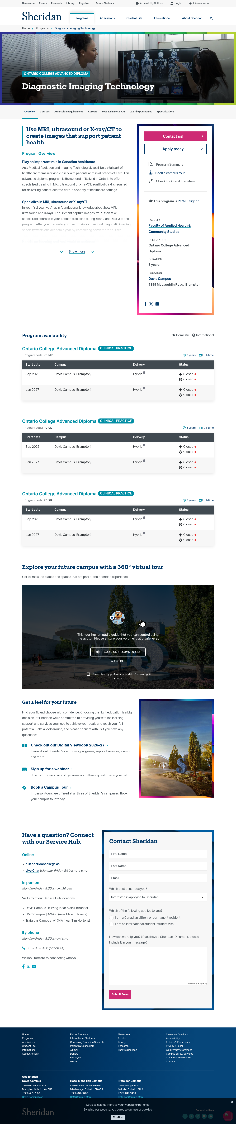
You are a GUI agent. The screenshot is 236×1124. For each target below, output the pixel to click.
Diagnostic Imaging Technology (75, 28)
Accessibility (173, 1038)
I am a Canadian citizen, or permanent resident (147, 917)
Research (56, 3)
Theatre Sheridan (127, 1050)
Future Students (105, 3)
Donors (74, 1054)
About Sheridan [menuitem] (192, 18)
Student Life (29, 1046)
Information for (201, 3)
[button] (77, 251)
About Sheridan (30, 1054)
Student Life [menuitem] (134, 18)
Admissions (28, 1042)
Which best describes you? (128, 888)
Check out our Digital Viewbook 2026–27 (68, 745)
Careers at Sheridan (177, 1034)
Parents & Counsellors (82, 1046)
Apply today (173, 148)
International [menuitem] (162, 18)
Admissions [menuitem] (107, 18)
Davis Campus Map (32, 1097)
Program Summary (169, 164)
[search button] (211, 18)
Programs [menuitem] (81, 18)
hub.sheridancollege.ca (43, 864)
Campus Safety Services (179, 1054)
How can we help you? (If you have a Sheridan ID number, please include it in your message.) (154, 939)
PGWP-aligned (188, 201)
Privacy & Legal (174, 1046)
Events (43, 3)
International (29, 1050)
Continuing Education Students (87, 1042)
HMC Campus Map (80, 1097)
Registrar (84, 3)
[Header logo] (42, 16)
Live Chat (32, 871)
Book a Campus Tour (49, 787)
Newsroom (28, 3)
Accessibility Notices (151, 3)
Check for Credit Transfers (175, 181)
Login (178, 3)
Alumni (74, 1050)
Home (26, 28)
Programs (42, 28)
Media (73, 1061)
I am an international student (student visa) (144, 924)
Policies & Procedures (178, 1042)
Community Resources (178, 1057)
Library (70, 3)
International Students (82, 1038)
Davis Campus (160, 279)
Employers (76, 1057)
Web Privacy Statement (179, 1050)
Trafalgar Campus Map (130, 1097)
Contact (170, 1061)
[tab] (30, 112)
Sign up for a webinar (50, 769)
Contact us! (173, 136)
